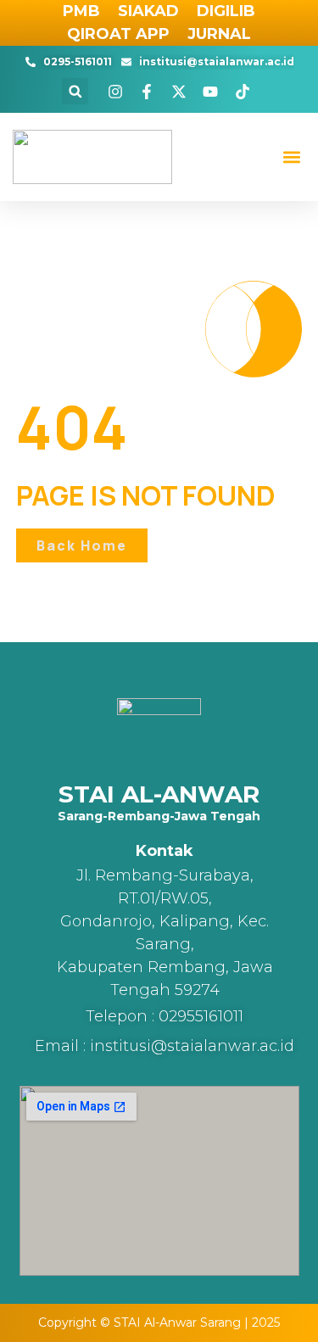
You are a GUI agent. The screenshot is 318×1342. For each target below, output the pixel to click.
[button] (75, 91)
